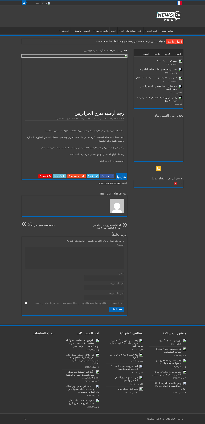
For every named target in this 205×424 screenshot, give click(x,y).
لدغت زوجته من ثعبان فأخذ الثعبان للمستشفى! (124, 367)
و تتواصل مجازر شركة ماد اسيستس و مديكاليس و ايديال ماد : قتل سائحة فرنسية (130, 41)
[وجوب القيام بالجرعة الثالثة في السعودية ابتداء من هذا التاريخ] (180, 97)
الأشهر (167, 54)
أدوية (113, 31)
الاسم (121, 273)
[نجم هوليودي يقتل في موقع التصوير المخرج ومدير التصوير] (180, 86)
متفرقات (112, 50)
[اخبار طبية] (168, 16)
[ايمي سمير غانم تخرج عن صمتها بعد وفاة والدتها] (180, 78)
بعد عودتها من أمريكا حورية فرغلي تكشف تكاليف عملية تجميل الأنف (126, 343)
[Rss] (43, 3)
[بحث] (24, 2)
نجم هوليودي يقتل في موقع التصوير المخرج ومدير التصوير (166, 373)
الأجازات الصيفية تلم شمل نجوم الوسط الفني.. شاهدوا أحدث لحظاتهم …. (82, 374)
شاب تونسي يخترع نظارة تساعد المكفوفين (158, 69)
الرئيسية (179, 30)
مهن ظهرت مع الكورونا (167, 60)
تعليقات (157, 54)
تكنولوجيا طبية (101, 31)
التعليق (120, 245)
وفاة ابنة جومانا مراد (128, 388)
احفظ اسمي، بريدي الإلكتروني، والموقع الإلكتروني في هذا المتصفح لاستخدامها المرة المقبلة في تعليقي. (79, 303)
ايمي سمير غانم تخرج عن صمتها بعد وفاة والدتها (156, 77)
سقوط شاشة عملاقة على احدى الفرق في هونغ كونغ (81, 402)
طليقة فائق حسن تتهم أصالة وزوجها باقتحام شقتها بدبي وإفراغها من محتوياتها (82, 389)
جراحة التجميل (166, 31)
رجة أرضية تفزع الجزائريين (110, 183)
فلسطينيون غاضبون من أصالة (41, 224)
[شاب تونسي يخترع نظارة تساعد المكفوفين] (180, 69)
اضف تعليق (71, 119)
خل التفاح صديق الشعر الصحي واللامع (126, 379)
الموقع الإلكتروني (116, 293)
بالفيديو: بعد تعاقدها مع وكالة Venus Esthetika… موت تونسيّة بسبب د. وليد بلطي (82, 343)
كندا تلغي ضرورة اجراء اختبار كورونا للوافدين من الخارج (107, 225)
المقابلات (65, 31)
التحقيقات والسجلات (81, 31)
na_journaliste (116, 119)
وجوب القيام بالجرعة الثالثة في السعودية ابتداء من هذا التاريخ (170, 386)
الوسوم (146, 54)
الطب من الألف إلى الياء (131, 31)
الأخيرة (178, 54)
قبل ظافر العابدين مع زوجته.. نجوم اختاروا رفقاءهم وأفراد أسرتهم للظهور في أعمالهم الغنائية (82, 359)
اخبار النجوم (152, 31)
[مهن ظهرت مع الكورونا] (180, 61)
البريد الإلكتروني (116, 283)
